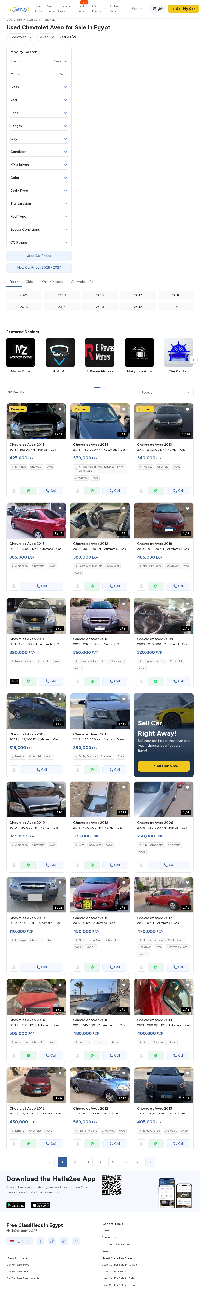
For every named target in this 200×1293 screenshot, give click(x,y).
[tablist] (100, 282)
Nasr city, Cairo (152, 566)
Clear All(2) (67, 37)
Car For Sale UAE (17, 1271)
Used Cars (39, 8)
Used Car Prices (39, 256)
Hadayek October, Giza (92, 661)
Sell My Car (185, 9)
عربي (160, 8)
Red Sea (147, 466)
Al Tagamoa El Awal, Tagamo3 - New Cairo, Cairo (101, 469)
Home (105, 1230)
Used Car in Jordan (113, 1271)
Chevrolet (36, 466)
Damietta (84, 1042)
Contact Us (108, 1237)
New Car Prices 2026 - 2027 (39, 267)
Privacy (106, 1251)
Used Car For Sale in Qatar (118, 1278)
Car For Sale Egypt (18, 1264)
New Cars (50, 8)
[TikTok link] (52, 1241)
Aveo (50, 466)
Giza (81, 845)
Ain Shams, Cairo (153, 845)
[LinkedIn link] (64, 1241)
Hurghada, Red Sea (154, 661)
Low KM (91, 947)
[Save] (60, 409)
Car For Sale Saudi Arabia (22, 1278)
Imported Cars (65, 8)
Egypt (19, 1241)
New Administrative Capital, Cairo (163, 940)
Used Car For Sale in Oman (119, 1285)
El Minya (20, 466)
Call (53, 491)
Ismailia (19, 756)
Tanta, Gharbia (87, 756)
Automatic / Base (177, 947)
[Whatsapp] (28, 491)
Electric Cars (82, 8)
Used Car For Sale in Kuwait (119, 1264)
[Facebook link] (40, 1241)
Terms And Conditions (115, 1244)
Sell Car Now (166, 766)
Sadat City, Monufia (90, 566)
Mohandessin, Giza (90, 940)
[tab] (14, 282)
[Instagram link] (76, 1241)
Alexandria (21, 566)
